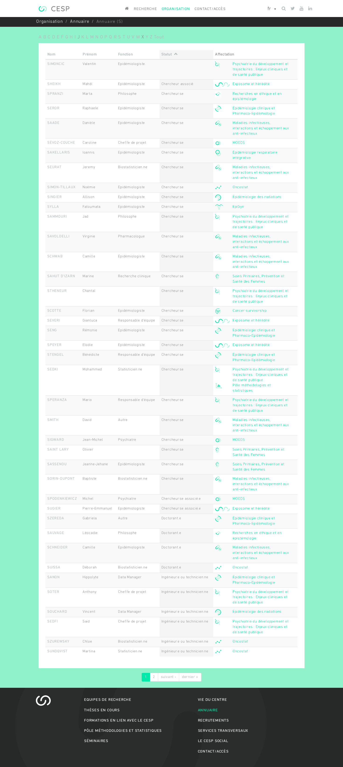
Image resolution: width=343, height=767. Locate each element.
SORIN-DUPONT (61, 479)
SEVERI (53, 320)
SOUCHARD (57, 612)
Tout (159, 37)
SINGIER (54, 197)
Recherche (145, 9)
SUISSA (53, 567)
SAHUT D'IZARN (61, 276)
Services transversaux (223, 731)
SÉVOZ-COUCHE (61, 143)
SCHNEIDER (57, 547)
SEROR (53, 108)
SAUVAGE (55, 533)
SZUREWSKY (58, 642)
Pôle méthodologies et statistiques (123, 731)
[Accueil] (54, 8)
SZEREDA (55, 518)
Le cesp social (213, 741)
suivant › (168, 677)
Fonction (125, 54)
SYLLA (53, 207)
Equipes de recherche (107, 700)
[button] (272, 9)
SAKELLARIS (58, 152)
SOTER (53, 592)
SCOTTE (54, 311)
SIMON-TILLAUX (61, 187)
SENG (52, 330)
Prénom (90, 54)
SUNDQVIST (57, 651)
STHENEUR (56, 291)
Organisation (176, 9)
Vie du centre (212, 700)
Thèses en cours (102, 710)
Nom (51, 54)
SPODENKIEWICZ (62, 499)
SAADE (53, 123)
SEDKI (52, 369)
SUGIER (54, 508)
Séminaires (96, 741)
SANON (53, 577)
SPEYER (54, 345)
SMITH (53, 420)
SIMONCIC (55, 64)
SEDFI (52, 621)
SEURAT (54, 167)
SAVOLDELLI (58, 236)
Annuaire (79, 22)
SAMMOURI (57, 217)
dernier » (190, 677)
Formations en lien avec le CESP (119, 720)
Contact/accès (210, 9)
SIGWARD (55, 440)
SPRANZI (55, 94)
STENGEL (55, 355)
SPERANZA (57, 400)
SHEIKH (54, 84)
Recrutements (213, 720)
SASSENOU (56, 464)
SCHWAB (55, 256)
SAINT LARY (58, 450)
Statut (166, 54)
